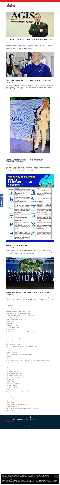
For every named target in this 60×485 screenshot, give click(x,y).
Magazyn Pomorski (10, 410)
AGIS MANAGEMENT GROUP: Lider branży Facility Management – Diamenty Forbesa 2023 (25, 362)
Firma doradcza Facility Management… (14, 373)
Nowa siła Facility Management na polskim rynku (16, 364)
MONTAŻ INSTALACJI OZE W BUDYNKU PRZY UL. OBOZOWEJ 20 (20, 309)
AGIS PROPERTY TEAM (11, 323)
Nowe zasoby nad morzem (11, 385)
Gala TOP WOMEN (10, 379)
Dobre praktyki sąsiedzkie (16, 245)
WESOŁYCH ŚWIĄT (10, 398)
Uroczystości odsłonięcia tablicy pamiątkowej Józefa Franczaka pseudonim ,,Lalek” (23, 346)
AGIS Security (9, 336)
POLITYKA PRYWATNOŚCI (12, 482)
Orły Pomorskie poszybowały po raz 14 (14, 400)
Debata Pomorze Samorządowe (12, 394)
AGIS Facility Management (11, 334)
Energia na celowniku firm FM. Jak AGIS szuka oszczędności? (19, 354)
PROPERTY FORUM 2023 (11, 350)
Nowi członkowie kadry (11, 381)
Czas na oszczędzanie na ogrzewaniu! (14, 340)
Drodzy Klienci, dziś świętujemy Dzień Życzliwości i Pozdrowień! (20, 331)
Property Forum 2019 (10, 367)
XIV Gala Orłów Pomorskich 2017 (13, 406)
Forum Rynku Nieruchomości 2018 (13, 371)
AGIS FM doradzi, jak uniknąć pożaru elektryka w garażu (28, 80)
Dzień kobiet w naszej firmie (12, 387)
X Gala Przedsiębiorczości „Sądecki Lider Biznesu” (17, 391)
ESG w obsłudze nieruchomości (12, 327)
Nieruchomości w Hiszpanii (12, 325)
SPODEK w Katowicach (11, 369)
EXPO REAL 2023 (9, 348)
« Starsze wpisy (9, 305)
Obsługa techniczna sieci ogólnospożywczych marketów (29, 40)
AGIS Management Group (11, 321)
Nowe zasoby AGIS (10, 396)
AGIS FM (8, 342)
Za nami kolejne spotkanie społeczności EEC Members (27, 292)
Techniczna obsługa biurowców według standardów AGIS (18, 358)
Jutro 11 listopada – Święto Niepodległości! (15, 338)
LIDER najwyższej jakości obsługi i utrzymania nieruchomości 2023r (24, 161)
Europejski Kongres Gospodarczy (13, 377)
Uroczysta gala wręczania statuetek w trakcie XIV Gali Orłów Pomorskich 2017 (22, 408)
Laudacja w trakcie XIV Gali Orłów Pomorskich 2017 (17, 404)
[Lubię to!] (2, 200)
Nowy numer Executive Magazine (13, 344)
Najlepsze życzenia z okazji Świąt (13, 383)
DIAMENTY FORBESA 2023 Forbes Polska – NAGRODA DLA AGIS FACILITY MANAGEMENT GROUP (27, 360)
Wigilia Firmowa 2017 (10, 402)
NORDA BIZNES (9, 389)
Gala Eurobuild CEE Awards (12, 329)
